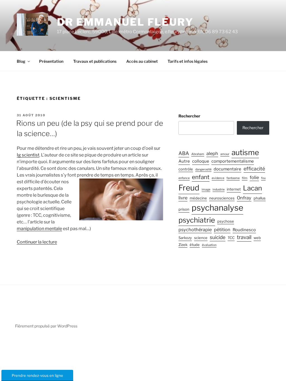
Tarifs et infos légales (188, 61)
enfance (184, 178)
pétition (222, 229)
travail (244, 237)
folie (254, 177)
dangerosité (203, 169)
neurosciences (222, 198)
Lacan (252, 188)
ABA (183, 153)
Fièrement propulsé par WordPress (46, 326)
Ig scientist (28, 155)
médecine (198, 198)
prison (183, 209)
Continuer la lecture (37, 242)
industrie (219, 189)
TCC (231, 238)
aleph (212, 153)
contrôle (185, 169)
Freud (188, 187)
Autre (184, 161)
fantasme (233, 178)
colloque (200, 161)
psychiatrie (196, 220)
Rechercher (189, 116)
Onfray (244, 198)
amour (224, 154)
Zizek (182, 245)
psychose (225, 221)
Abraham (197, 154)
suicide (217, 237)
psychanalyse (217, 208)
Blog (21, 61)
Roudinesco (244, 229)
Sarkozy (185, 238)
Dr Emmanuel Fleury (125, 22)
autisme (245, 152)
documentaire (227, 169)
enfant (200, 176)
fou (263, 178)
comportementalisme (232, 161)
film (244, 178)
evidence (218, 178)
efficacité (254, 169)
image (206, 189)
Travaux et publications (94, 61)
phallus (260, 198)
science (201, 238)
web (257, 238)
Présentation (51, 61)
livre (182, 198)
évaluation (209, 245)
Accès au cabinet (142, 61)
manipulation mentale (39, 228)
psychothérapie (195, 229)
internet (234, 189)
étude (195, 245)
